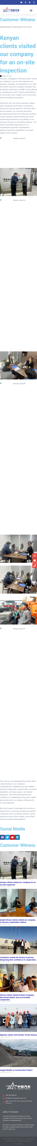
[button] (31, 10)
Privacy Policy (18, 1144)
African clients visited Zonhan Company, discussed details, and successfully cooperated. (17, 997)
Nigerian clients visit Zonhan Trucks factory (18, 1035)
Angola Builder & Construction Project (16, 1070)
